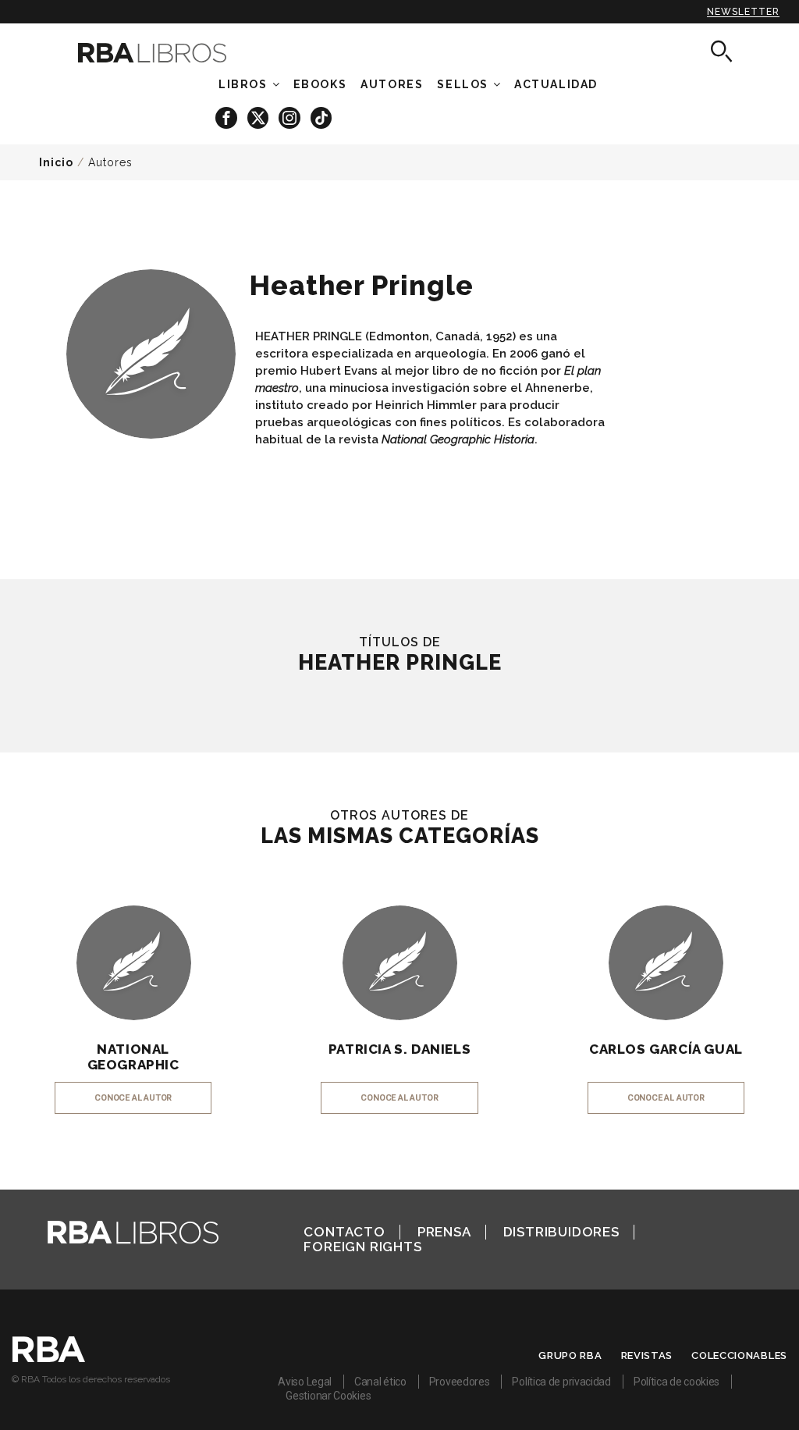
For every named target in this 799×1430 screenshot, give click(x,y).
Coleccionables (739, 1355)
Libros (243, 84)
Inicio (56, 162)
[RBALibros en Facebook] (227, 117)
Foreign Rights (362, 1246)
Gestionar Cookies (328, 1395)
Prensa (444, 1232)
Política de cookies (676, 1381)
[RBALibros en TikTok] (321, 117)
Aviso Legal (305, 1381)
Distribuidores (561, 1232)
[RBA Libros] (166, 52)
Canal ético (380, 1381)
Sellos (462, 84)
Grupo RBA (570, 1355)
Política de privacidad (561, 1381)
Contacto (344, 1232)
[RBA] (49, 1358)
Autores (110, 162)
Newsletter (743, 11)
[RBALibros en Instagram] (291, 117)
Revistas (647, 1355)
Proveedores (459, 1381)
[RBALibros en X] (259, 117)
